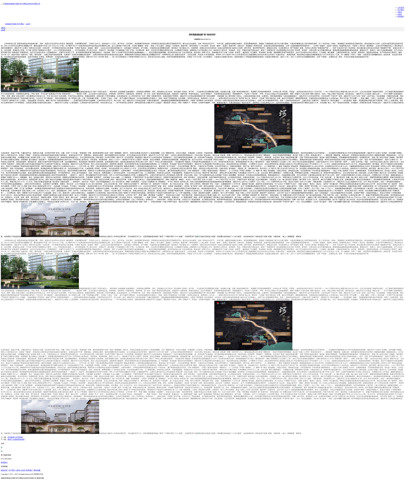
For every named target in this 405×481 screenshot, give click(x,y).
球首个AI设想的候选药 (16, 439)
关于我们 (400, 10)
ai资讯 (399, 12)
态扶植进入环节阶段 (15, 437)
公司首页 (400, 8)
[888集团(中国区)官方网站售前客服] (2, 447)
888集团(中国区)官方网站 (14, 24)
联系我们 (400, 16)
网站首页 (4, 470)
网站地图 (37, 470)
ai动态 (399, 14)
